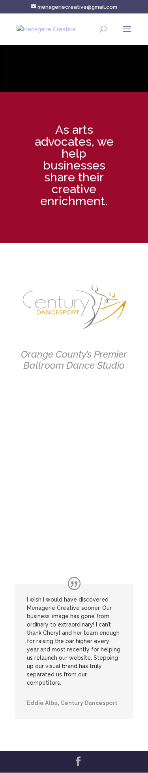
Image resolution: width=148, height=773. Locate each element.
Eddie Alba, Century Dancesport (72, 703)
